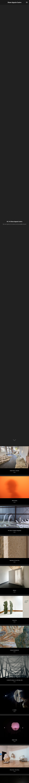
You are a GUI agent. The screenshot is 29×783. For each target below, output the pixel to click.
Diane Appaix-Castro (14, 2)
